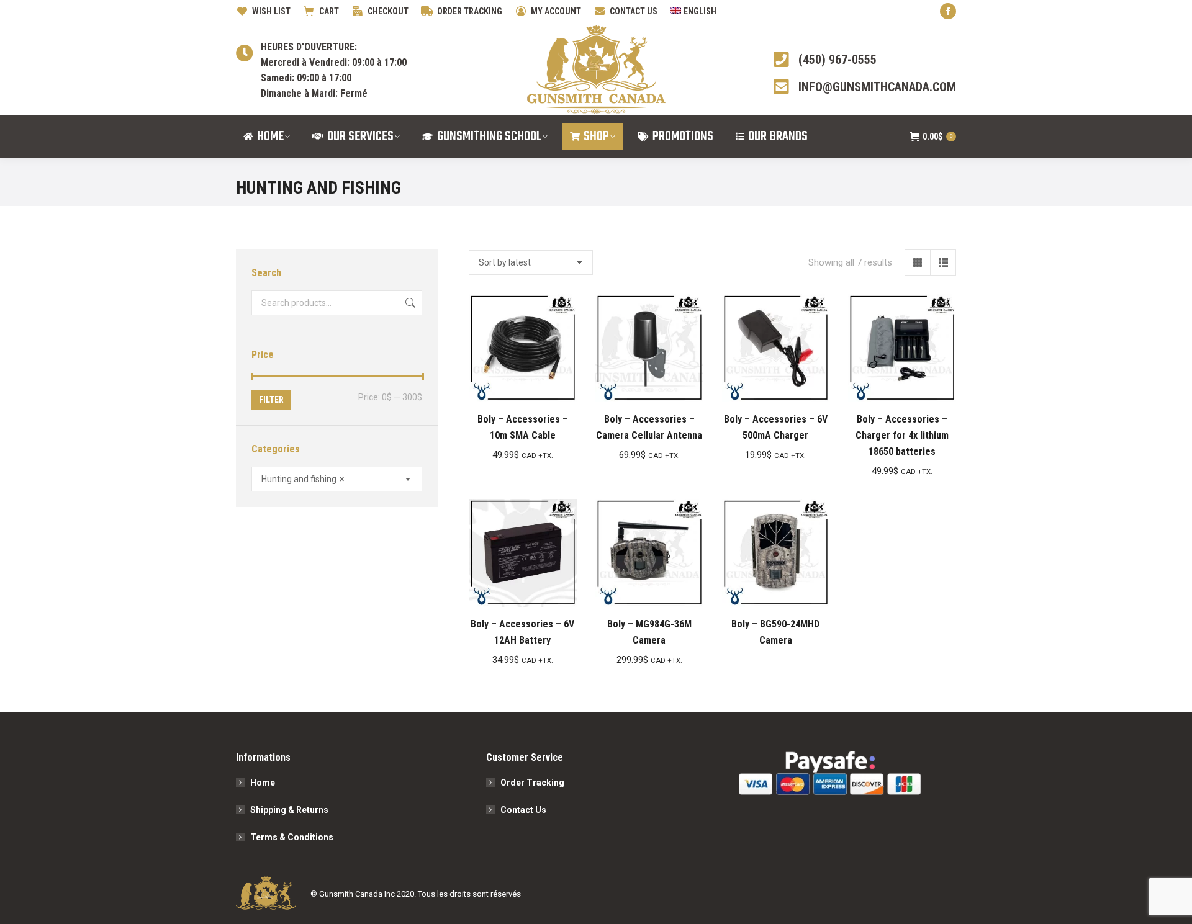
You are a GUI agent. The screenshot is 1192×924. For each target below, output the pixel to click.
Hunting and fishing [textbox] (302, 479)
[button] (561, 386)
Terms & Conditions (291, 837)
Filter (271, 400)
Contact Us (523, 810)
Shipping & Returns (289, 810)
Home (262, 782)
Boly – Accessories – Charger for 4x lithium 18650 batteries (902, 435)
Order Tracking (532, 782)
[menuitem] (693, 11)
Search (409, 302)
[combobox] (336, 479)
